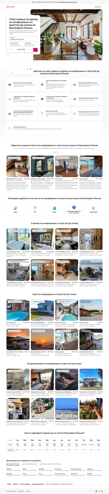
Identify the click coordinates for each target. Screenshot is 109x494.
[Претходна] (51, 152)
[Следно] (57, 152)
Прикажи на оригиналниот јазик (68, 2)
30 (30, 69)
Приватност (21, 491)
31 (11, 72)
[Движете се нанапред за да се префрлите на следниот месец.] (30, 49)
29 (27, 69)
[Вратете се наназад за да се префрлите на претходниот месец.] (11, 49)
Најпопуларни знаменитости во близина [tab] (50, 464)
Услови (28, 491)
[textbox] (16, 45)
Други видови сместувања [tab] (29, 464)
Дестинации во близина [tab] (13, 464)
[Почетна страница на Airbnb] (10, 6)
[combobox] (23, 39)
